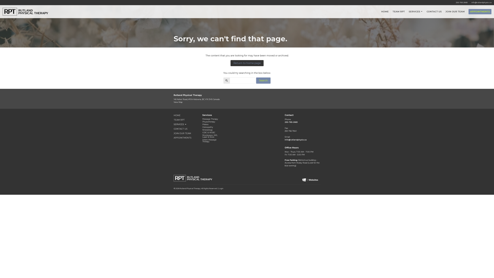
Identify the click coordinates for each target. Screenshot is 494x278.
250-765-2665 (462, 2)
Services (414, 11)
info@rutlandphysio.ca (481, 2)
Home (385, 11)
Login (221, 188)
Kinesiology (207, 130)
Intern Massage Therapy (209, 141)
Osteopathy (207, 127)
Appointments (480, 11)
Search (263, 80)
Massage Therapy (210, 119)
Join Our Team (455, 11)
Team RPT (398, 11)
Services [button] (179, 124)
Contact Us (434, 11)
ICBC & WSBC (208, 132)
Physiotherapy (208, 122)
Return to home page (247, 63)
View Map (178, 102)
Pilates (205, 124)
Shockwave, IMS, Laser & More (210, 136)
